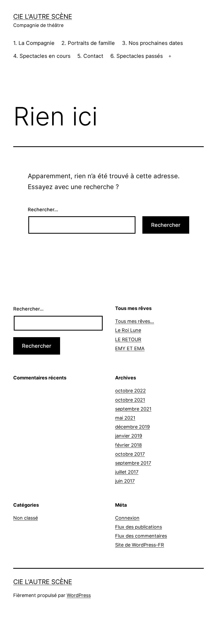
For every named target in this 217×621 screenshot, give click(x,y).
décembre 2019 (132, 427)
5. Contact (90, 56)
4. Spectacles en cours (41, 56)
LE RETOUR (128, 339)
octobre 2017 (130, 454)
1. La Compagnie (34, 43)
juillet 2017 (126, 472)
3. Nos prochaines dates (152, 43)
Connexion (127, 518)
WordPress (79, 595)
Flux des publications (138, 527)
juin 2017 (125, 481)
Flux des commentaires (141, 536)
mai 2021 (125, 418)
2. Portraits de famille (88, 43)
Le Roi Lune (128, 330)
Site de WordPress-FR (139, 545)
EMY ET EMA (129, 348)
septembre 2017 (133, 463)
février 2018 (128, 445)
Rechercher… (43, 209)
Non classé (25, 518)
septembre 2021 (133, 409)
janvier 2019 (128, 436)
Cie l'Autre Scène (42, 16)
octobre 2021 (130, 400)
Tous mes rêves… (134, 321)
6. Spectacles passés (136, 56)
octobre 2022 (130, 390)
